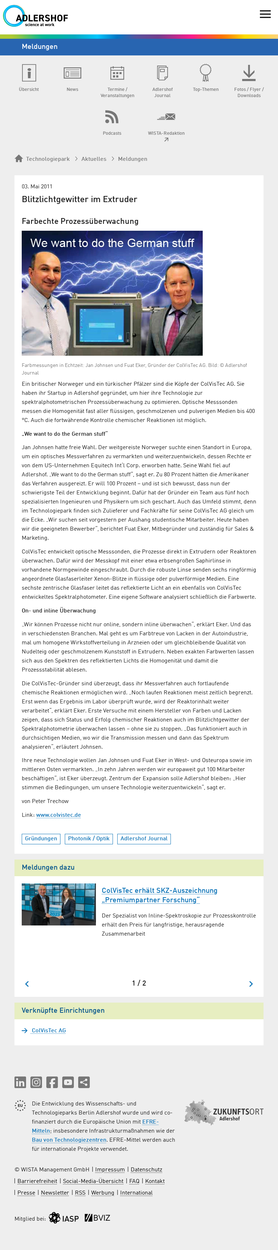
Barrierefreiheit (37, 1181)
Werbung (102, 1193)
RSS (80, 1193)
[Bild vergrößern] (112, 293)
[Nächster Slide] (250, 984)
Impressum (110, 1170)
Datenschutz (146, 1170)
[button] (20, 1082)
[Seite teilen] (84, 1082)
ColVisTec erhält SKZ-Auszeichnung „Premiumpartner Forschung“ (160, 895)
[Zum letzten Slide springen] (27, 984)
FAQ (134, 1181)
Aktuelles (93, 159)
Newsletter (55, 1193)
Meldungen (132, 159)
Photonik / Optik (89, 839)
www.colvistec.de (58, 815)
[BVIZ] (97, 1219)
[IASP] (63, 1219)
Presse (26, 1193)
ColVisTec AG (48, 1031)
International (136, 1193)
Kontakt (155, 1181)
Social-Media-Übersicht (93, 1181)
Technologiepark (48, 159)
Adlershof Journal (144, 839)
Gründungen (41, 839)
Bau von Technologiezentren (69, 1140)
